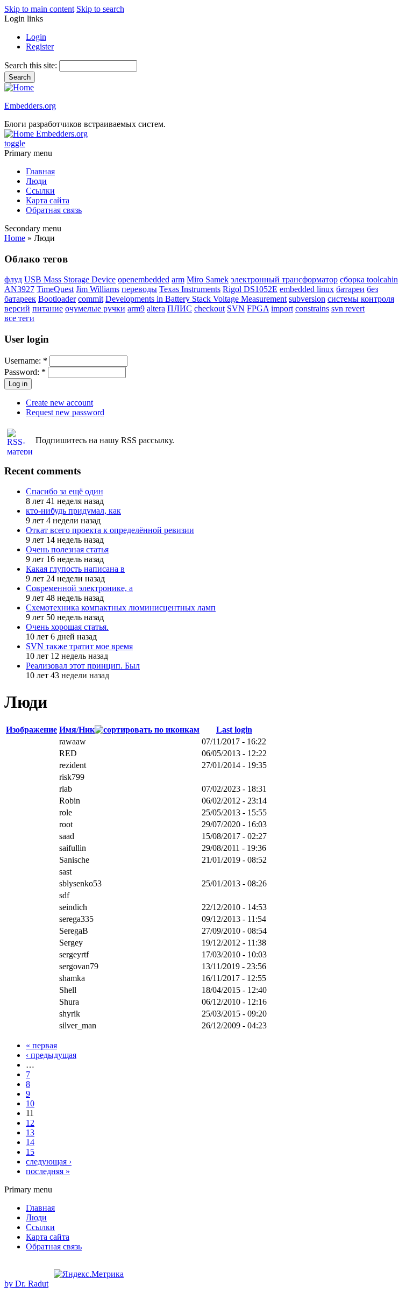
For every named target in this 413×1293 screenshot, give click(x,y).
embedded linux (307, 289)
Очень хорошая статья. (67, 626)
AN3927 (19, 289)
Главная (40, 171)
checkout (209, 308)
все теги (19, 318)
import (282, 308)
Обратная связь (54, 210)
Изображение (31, 729)
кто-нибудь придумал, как (73, 510)
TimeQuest (55, 289)
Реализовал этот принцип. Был (83, 665)
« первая (41, 1045)
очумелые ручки (95, 308)
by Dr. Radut (26, 1283)
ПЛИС (179, 308)
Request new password (65, 412)
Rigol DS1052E (250, 289)
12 (30, 1122)
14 (30, 1142)
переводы (139, 289)
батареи (350, 289)
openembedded (143, 279)
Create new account (59, 402)
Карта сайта (47, 200)
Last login (234, 729)
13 (30, 1132)
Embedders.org (30, 105)
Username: (25, 360)
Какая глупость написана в (75, 568)
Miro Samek (208, 279)
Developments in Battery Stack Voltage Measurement (196, 298)
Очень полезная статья (67, 549)
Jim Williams (97, 289)
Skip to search (100, 8)
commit (90, 298)
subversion (307, 298)
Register (40, 46)
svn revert (348, 308)
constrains (312, 308)
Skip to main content (39, 8)
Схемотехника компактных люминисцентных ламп (121, 607)
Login (36, 36)
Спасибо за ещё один (64, 491)
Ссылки (40, 190)
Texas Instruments (189, 289)
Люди (36, 181)
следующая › (49, 1161)
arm (178, 279)
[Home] (19, 87)
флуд (13, 279)
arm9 (136, 308)
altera (156, 308)
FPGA (258, 308)
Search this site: (31, 65)
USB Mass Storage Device (70, 279)
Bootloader (57, 298)
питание (47, 308)
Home (14, 238)
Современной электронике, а (79, 588)
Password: (25, 371)
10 (30, 1103)
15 (30, 1151)
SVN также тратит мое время (79, 646)
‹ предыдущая (51, 1055)
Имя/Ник (77, 729)
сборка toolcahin (369, 279)
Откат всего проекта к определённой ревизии (110, 530)
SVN (236, 308)
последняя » (48, 1171)
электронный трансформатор (284, 279)
